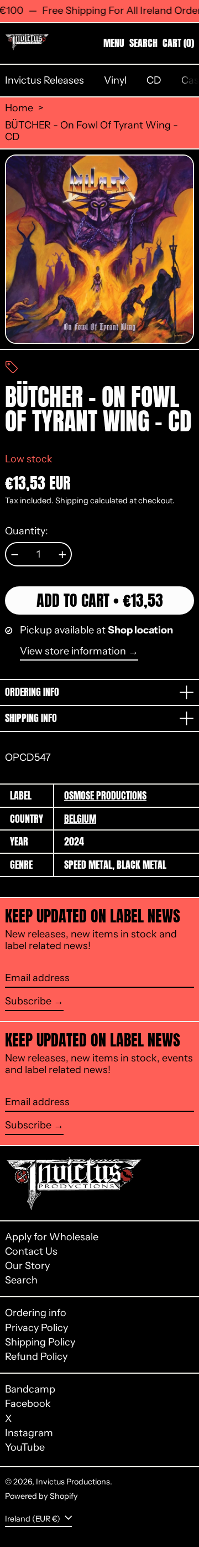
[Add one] (62, 555)
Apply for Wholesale (51, 1237)
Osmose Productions (105, 795)
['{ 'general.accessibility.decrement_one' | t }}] (15, 555)
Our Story (27, 1266)
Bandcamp (30, 1389)
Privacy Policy (36, 1328)
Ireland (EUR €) (33, 1518)
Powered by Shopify (41, 1496)
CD (153, 80)
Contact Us (31, 1251)
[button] (143, 43)
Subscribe (28, 1001)
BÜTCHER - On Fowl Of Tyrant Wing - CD (91, 131)
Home (19, 108)
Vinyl (115, 80)
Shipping (71, 501)
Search (21, 1280)
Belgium (80, 818)
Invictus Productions (73, 1482)
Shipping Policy (40, 1342)
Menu (113, 42)
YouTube (25, 1447)
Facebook (28, 1404)
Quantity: (26, 531)
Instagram (29, 1433)
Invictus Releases (44, 80)
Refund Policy (36, 1356)
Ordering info (35, 1313)
